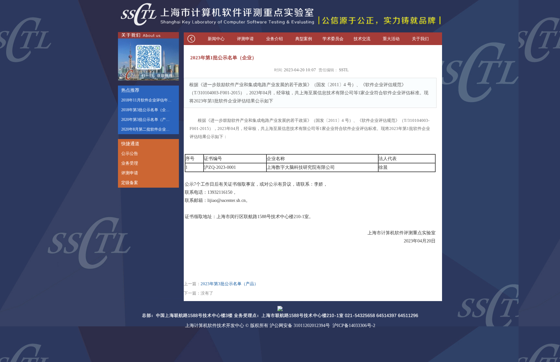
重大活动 (391, 38)
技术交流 (362, 38)
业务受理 (129, 163)
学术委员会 (333, 38)
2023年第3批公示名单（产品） (229, 284)
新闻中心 (216, 38)
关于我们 (420, 38)
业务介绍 (274, 38)
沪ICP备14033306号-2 (353, 325)
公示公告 (129, 153)
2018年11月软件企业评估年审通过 (150, 100)
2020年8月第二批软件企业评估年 (149, 129)
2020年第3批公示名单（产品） (147, 119)
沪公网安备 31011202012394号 (300, 325)
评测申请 (129, 172)
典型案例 (303, 38)
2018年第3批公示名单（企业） (147, 110)
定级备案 (129, 182)
